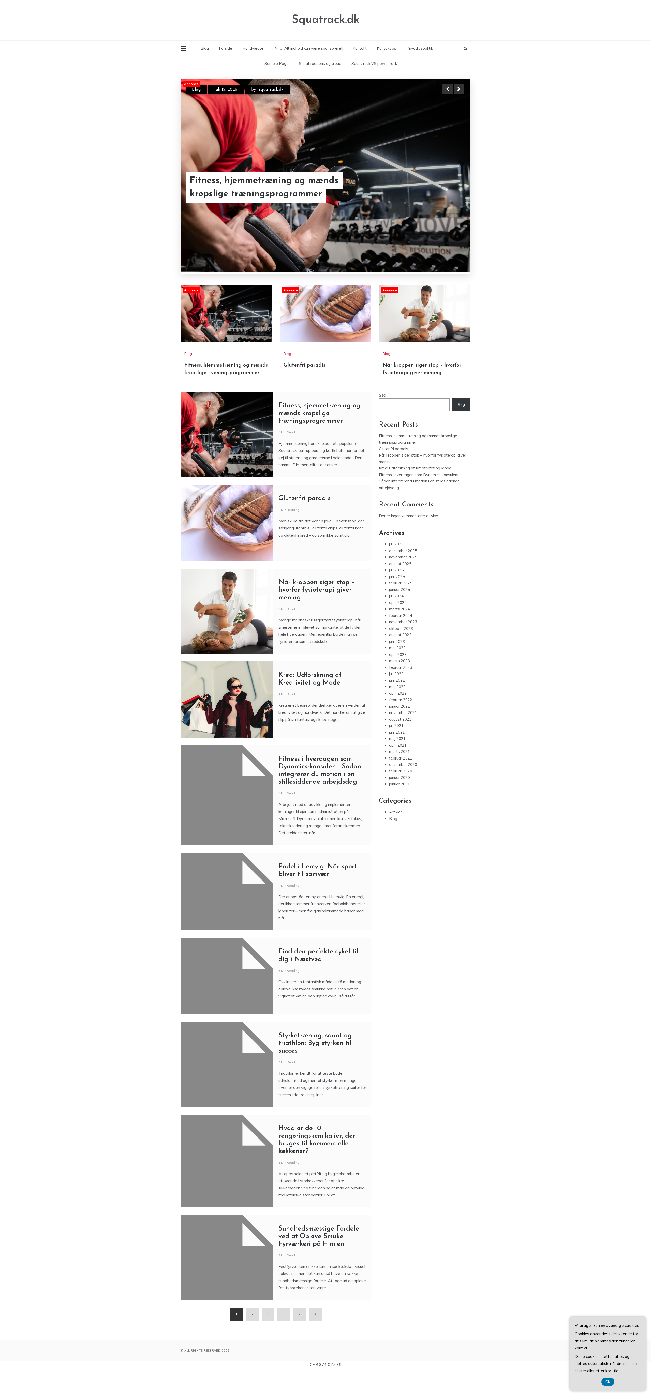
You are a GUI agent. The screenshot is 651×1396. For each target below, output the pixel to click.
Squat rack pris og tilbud (320, 63)
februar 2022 (400, 723)
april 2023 (398, 678)
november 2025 (403, 581)
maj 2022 (397, 710)
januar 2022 (399, 730)
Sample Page (276, 63)
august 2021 (400, 743)
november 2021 (403, 736)
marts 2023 (399, 684)
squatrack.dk (284, 90)
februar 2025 (400, 607)
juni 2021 (397, 756)
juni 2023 (397, 665)
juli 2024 (396, 620)
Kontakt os (386, 48)
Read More (450, 194)
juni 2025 (397, 600)
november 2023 (403, 646)
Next (459, 89)
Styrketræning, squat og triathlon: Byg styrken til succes (315, 1067)
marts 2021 (399, 775)
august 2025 (400, 587)
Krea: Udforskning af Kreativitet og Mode (415, 492)
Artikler (395, 836)
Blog (205, 48)
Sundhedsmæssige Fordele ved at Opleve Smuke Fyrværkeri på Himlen (318, 1261)
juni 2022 (397, 704)
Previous (447, 89)
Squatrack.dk (326, 20)
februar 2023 (400, 691)
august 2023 (400, 659)
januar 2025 (399, 613)
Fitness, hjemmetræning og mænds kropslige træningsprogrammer (319, 438)
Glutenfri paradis (226, 194)
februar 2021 (400, 782)
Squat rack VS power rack (374, 63)
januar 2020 (399, 801)
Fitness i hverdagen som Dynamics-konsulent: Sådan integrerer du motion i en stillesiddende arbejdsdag (419, 505)
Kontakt (360, 48)
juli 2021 (396, 749)
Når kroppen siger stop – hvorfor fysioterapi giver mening (316, 614)
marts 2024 (399, 633)
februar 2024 (400, 639)
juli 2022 (396, 697)
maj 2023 (397, 672)
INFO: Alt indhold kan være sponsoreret (308, 48)
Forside (225, 48)
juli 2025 (396, 594)
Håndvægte (252, 48)
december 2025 (403, 574)
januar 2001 (399, 808)
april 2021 (398, 769)
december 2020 (403, 788)
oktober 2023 (401, 652)
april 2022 (398, 717)
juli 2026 (396, 568)
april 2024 (398, 626)
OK (607, 1382)
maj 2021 (397, 762)
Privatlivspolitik (419, 48)
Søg (382, 419)
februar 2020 (400, 795)
